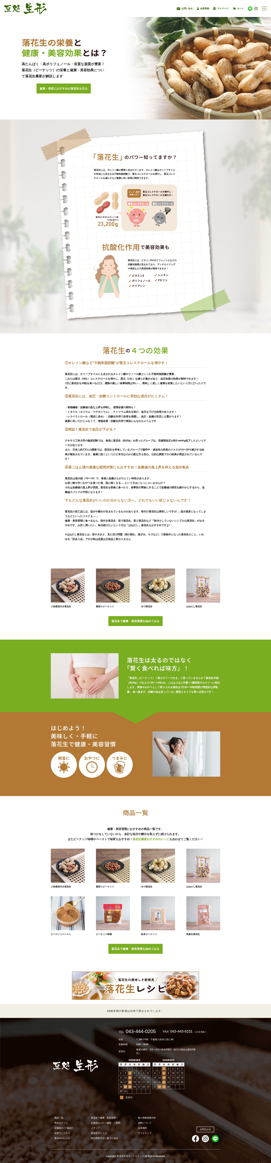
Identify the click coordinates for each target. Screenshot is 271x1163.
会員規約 (142, 1128)
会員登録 (204, 8)
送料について (144, 1123)
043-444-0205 (137, 1031)
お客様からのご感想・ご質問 (105, 1123)
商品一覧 (58, 1118)
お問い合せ (187, 8)
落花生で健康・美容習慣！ (104, 1118)
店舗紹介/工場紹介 (63, 1128)
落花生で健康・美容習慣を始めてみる (135, 621)
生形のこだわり (62, 1133)
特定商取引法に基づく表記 (104, 1138)
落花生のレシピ (62, 1138)
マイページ (223, 8)
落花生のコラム (99, 1133)
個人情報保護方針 (147, 1118)
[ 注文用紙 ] (200, 1032)
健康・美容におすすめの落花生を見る (64, 88)
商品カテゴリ (61, 1123)
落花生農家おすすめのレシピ (151, 839)
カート (240, 8)
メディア (95, 1128)
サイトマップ (144, 1133)
